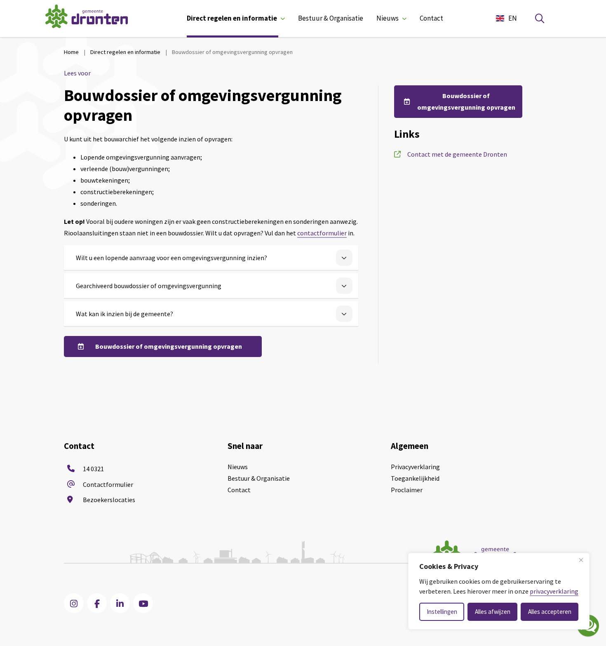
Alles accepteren (549, 611)
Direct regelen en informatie (232, 18)
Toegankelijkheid (415, 478)
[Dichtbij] (581, 560)
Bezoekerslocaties (109, 500)
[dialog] (499, 591)
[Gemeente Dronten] (86, 18)
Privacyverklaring (415, 467)
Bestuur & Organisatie (330, 18)
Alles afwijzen (492, 611)
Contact (431, 18)
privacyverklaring (554, 591)
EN (512, 18)
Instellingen (442, 611)
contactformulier (322, 233)
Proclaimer (407, 490)
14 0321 (93, 469)
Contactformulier (108, 484)
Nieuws (387, 18)
